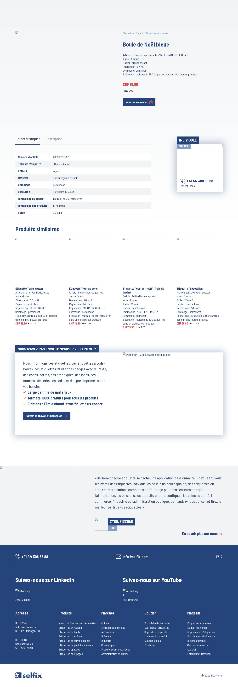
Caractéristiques (27, 138)
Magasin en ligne (132, 33)
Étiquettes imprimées (156, 33)
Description (54, 138)
